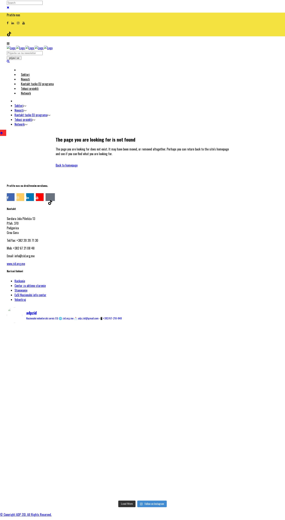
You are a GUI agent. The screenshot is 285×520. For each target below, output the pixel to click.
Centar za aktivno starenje (30, 285)
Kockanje (20, 281)
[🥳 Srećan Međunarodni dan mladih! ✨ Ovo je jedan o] (51, 346)
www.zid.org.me (16, 263)
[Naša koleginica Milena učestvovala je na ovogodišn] (142, 469)
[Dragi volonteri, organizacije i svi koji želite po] (233, 383)
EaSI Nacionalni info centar (30, 295)
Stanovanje (21, 290)
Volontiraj (20, 299)
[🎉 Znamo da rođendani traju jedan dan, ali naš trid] (233, 460)
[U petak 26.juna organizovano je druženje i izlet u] (51, 467)
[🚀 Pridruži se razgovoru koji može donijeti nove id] (142, 342)
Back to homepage (67, 165)
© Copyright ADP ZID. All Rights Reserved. (26, 514)
